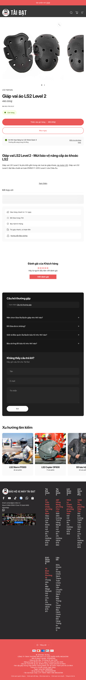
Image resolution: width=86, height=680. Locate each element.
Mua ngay (43, 130)
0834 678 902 (69, 531)
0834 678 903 (79, 545)
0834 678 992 (58, 542)
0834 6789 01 (11, 505)
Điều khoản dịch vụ (45, 676)
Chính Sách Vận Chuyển (59, 586)
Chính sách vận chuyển (57, 676)
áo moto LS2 (62, 165)
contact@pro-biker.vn (13, 503)
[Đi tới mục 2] (44, 85)
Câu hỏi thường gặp (24, 305)
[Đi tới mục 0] (41, 85)
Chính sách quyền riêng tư (18, 676)
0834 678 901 (47, 542)
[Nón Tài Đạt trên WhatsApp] (19, 510)
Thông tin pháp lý (58, 626)
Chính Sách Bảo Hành (58, 608)
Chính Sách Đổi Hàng (58, 617)
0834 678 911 (47, 609)
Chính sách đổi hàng (32, 676)
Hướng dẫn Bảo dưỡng (19, 236)
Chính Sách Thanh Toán (58, 577)
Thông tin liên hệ (70, 676)
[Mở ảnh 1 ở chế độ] (59, 24)
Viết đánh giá (43, 277)
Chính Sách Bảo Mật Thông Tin (58, 597)
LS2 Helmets (7, 90)
